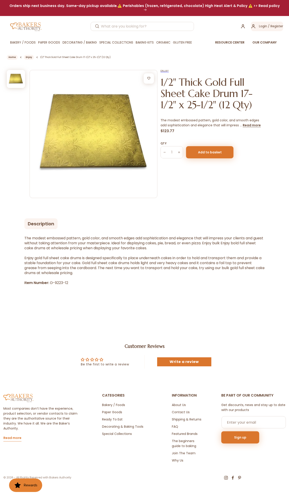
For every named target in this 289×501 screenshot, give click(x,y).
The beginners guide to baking (184, 443)
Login (263, 26)
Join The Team (184, 453)
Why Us (177, 460)
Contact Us (181, 412)
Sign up (240, 437)
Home (12, 57)
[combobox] (142, 26)
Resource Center (230, 42)
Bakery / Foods (113, 405)
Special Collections (117, 434)
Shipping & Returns (186, 419)
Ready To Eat (112, 419)
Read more (252, 125)
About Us (179, 405)
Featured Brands (185, 434)
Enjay (29, 57)
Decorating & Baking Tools (122, 426)
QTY (164, 143)
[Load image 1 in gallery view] (16, 79)
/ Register (275, 26)
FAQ (175, 426)
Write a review (184, 361)
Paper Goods (112, 412)
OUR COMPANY (264, 42)
